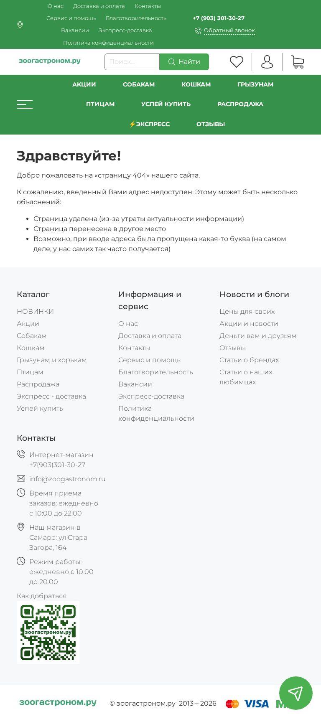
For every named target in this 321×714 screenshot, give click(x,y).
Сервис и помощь (71, 18)
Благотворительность (136, 18)
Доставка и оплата (99, 6)
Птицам (100, 104)
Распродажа (38, 384)
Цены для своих (247, 311)
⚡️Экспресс (149, 124)
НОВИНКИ (35, 311)
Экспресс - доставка (51, 396)
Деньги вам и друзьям (258, 336)
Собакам (139, 84)
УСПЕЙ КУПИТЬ (166, 104)
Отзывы (210, 124)
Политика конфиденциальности (108, 43)
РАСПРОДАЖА (240, 104)
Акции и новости (248, 324)
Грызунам (255, 84)
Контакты (148, 6)
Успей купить (40, 408)
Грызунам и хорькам (52, 360)
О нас (56, 6)
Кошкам (196, 84)
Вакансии (75, 30)
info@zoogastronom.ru (67, 479)
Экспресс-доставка (125, 30)
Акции (84, 84)
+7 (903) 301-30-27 (219, 18)
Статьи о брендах (249, 360)
